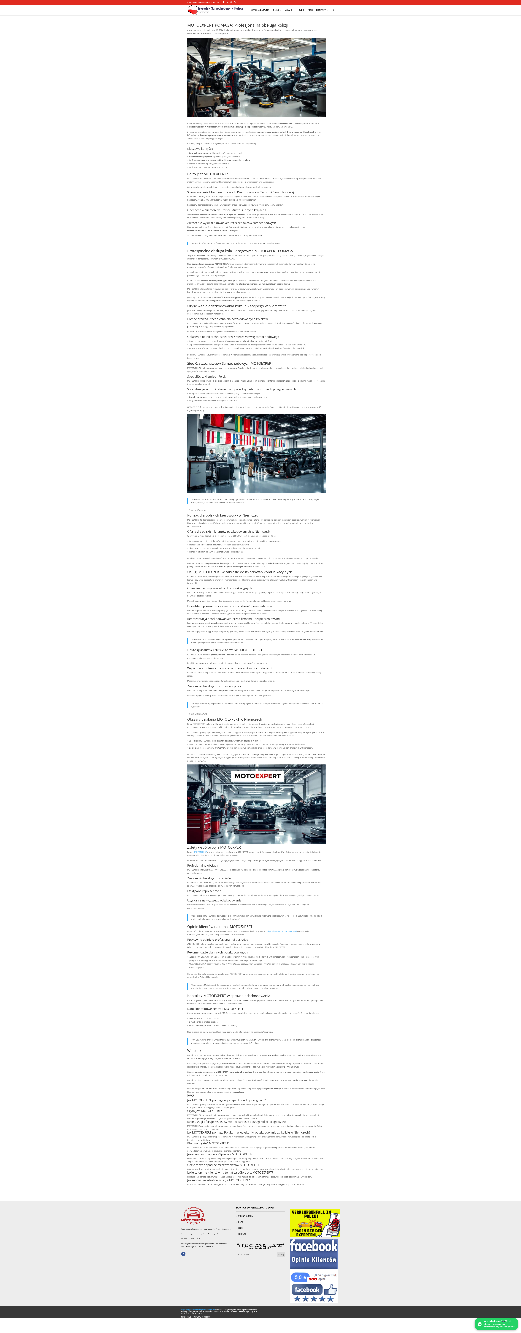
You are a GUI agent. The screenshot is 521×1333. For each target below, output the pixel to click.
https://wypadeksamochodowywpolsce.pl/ (198, 1309)
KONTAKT (242, 1234)
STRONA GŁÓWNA (260, 10)
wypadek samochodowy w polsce (301, 30)
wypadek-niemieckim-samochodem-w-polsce (207, 33)
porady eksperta (277, 30)
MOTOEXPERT (200, 852)
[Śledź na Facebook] (183, 1254)
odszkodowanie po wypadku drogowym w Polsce (247, 30)
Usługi (288, 10)
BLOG (240, 1228)
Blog (301, 10)
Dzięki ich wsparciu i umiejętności (281, 931)
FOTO (310, 10)
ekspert (206, 30)
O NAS (276, 10)
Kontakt (321, 10)
